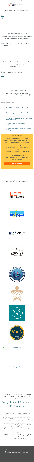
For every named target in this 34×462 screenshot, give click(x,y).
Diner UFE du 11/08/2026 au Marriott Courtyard (19, 108)
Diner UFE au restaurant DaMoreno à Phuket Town (18, 124)
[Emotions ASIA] (17, 194)
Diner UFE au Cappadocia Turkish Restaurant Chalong (19, 129)
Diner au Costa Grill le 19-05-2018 (17, 90)
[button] (2, 5)
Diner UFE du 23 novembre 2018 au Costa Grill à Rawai (17, 61)
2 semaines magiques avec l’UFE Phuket (17, 33)
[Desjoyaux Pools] (17, 214)
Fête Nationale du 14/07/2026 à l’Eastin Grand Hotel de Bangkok (19, 118)
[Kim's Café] (17, 333)
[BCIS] (17, 274)
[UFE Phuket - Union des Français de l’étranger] (17, 5)
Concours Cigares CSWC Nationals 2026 (17, 113)
